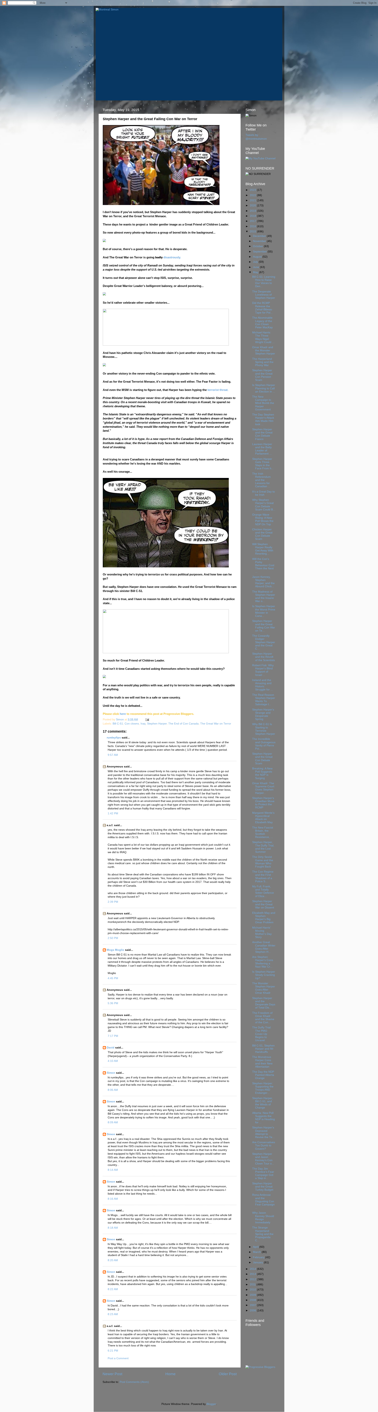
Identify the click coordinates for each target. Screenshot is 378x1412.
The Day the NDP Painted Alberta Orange (263, 1075)
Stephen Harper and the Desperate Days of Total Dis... (263, 1003)
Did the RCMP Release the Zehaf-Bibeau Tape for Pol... (262, 308)
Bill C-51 (118, 723)
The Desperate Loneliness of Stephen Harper (263, 294)
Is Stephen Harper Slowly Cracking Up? (263, 975)
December (260, 236)
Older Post (228, 1374)
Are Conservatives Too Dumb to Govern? (263, 1145)
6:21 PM (113, 1350)
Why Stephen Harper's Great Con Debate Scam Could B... (263, 504)
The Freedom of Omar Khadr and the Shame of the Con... (263, 1017)
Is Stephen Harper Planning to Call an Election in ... (263, 388)
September (260, 251)
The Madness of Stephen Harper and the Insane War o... (263, 596)
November (260, 241)
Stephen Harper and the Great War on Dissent (263, 904)
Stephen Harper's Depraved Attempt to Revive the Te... (263, 1132)
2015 (253, 231)
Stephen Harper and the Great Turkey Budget (262, 1186)
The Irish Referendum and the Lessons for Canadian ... (261, 480)
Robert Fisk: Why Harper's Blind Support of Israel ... (263, 670)
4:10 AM (113, 1060)
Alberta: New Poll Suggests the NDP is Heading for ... (263, 1117)
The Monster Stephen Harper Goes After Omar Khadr (263, 988)
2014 (253, 1268)
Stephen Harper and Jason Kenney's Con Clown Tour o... (263, 1158)
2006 (253, 1310)
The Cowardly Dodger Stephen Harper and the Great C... (263, 642)
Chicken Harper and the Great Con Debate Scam (262, 534)
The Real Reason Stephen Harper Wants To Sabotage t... (263, 699)
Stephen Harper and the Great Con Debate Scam (262, 758)
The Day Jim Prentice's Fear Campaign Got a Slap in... (263, 1173)
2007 (253, 1305)
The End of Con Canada (183, 723)
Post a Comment (118, 1358)
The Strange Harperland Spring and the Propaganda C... (262, 1234)
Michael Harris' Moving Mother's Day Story (262, 932)
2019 (253, 210)
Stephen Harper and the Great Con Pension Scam (262, 375)
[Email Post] (147, 719)
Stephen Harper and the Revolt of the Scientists (263, 656)
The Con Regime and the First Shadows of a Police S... (262, 876)
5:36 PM (113, 1003)
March (257, 1252)
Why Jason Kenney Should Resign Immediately (263, 1217)
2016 (253, 226)
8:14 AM (113, 1169)
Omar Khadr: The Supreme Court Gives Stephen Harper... (263, 788)
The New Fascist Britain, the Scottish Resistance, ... (262, 832)
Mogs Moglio (115, 949)
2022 (253, 195)
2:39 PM (113, 901)
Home (170, 1374)
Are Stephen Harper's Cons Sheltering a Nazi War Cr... (262, 962)
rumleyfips (114, 737)
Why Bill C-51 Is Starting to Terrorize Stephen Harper (263, 729)
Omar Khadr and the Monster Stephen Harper (263, 350)
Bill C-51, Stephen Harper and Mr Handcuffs (263, 1048)
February (259, 1257)
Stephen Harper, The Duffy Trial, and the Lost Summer (263, 847)
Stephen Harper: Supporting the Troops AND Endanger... (262, 1088)
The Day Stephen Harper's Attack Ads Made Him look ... (263, 419)
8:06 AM (113, 1089)
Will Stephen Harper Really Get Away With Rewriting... (262, 549)
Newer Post (112, 1374)
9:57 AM (113, 754)
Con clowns (132, 723)
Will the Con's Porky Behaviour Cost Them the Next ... (263, 565)
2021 (253, 200)
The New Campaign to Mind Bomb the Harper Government (263, 403)
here (122, 713)
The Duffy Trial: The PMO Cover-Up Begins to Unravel (261, 1034)
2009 (253, 1294)
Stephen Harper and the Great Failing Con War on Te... (263, 626)
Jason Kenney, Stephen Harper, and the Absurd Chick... (263, 581)
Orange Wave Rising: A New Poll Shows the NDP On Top (262, 519)
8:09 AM (113, 1122)
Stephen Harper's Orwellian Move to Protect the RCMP (263, 803)
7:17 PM (113, 1035)
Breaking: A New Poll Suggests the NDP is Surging (262, 773)
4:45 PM (113, 978)
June (256, 267)
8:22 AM (113, 1289)
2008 (253, 1300)
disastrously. (172, 257)
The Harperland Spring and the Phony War (262, 362)
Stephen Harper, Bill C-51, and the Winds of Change (262, 1103)
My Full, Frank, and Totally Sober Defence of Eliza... (263, 891)
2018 (253, 215)
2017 (253, 221)
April (256, 1246)
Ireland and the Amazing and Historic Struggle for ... (262, 685)
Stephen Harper (157, 723)
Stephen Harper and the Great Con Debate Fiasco (262, 434)
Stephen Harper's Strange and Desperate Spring (263, 714)
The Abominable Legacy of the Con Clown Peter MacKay (262, 322)
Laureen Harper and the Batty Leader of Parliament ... (262, 449)
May (256, 272)
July (256, 261)
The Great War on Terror (215, 723)
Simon (111, 1072)
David (110, 1047)
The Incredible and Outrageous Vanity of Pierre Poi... (263, 744)
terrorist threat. (218, 390)
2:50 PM (113, 938)
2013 (253, 1274)
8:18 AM (113, 1227)
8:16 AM (113, 1198)
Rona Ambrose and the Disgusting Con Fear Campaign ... (263, 1201)
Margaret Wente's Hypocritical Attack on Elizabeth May (263, 817)
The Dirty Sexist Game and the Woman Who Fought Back (262, 861)
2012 (253, 1279)
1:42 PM (113, 813)
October (258, 246)
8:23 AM (113, 1314)
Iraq (143, 723)
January (258, 1262)
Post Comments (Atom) (134, 1381)
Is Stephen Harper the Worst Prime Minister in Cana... (263, 611)
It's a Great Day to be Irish (263, 493)
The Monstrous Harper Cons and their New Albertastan (262, 1062)
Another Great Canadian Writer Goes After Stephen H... (263, 947)
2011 (253, 1284)
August (257, 256)
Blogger (211, 1404)
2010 (253, 1289)
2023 (253, 189)
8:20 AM (113, 1260)
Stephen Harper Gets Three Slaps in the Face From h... (263, 463)
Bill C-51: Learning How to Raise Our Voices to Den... (263, 281)
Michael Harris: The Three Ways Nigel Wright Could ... (263, 337)
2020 (253, 205)
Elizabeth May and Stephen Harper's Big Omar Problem (263, 917)
